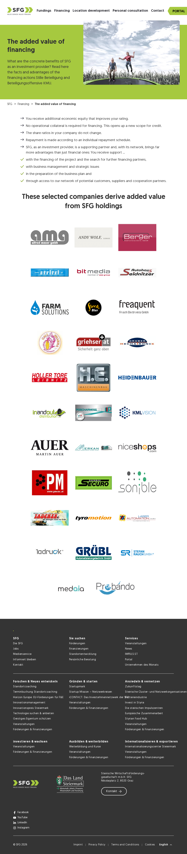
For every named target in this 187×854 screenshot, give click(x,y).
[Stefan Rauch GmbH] (137, 552)
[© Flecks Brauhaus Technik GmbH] (93, 307)
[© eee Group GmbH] (93, 272)
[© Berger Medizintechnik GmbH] (137, 237)
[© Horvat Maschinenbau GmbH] (93, 377)
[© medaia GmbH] (72, 588)
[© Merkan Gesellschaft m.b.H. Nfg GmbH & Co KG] (93, 447)
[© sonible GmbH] (137, 482)
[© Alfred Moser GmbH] (50, 237)
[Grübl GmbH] (93, 552)
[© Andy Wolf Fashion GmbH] (93, 237)
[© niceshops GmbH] (137, 447)
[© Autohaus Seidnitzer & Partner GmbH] (137, 272)
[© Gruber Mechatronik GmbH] (137, 342)
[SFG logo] (20, 11)
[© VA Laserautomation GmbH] (137, 517)
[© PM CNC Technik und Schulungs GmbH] (50, 482)
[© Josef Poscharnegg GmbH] (93, 412)
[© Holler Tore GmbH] (50, 377)
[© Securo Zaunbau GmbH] (93, 482)
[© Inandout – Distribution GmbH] (50, 412)
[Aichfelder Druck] (50, 552)
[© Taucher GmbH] (50, 517)
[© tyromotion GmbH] (93, 517)
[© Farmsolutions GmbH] (50, 307)
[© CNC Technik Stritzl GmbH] (50, 272)
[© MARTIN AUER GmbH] (50, 447)
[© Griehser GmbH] (93, 342)
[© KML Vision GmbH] (137, 412)
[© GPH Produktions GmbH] (50, 342)
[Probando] (115, 588)
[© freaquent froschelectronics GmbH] (137, 307)
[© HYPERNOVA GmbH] (137, 377)
